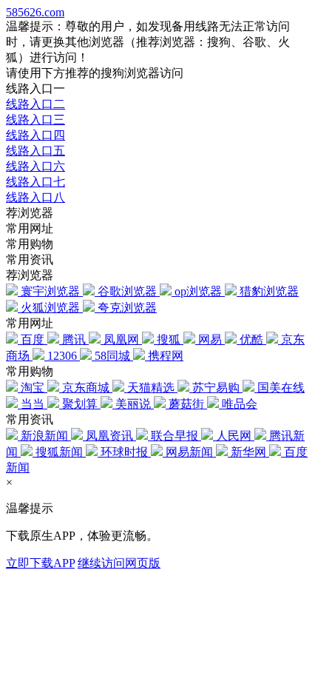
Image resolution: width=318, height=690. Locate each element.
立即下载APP (40, 563)
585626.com (35, 12)
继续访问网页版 (119, 563)
